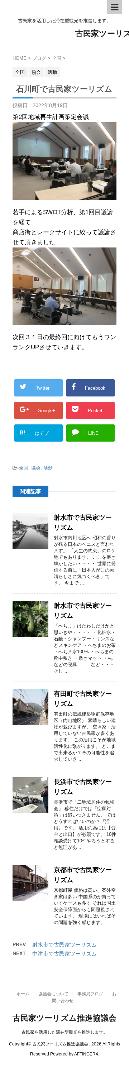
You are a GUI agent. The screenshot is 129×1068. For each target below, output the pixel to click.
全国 (23, 468)
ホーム (22, 993)
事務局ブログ (90, 993)
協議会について (53, 993)
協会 (35, 468)
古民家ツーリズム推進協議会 (64, 1018)
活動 (48, 468)
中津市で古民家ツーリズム (64, 954)
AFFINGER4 (86, 1054)
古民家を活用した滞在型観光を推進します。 (65, 1032)
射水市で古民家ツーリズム (64, 945)
